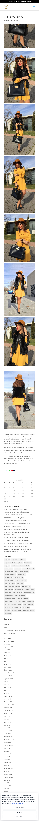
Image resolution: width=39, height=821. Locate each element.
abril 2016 (7, 789)
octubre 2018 (8, 708)
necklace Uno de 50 (10, 581)
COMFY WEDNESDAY (10, 523)
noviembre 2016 (9, 771)
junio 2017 (7, 751)
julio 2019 (7, 681)
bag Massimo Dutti (10, 563)
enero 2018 (7, 734)
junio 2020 (7, 653)
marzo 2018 (7, 728)
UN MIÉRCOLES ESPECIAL (12, 515)
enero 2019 (7, 699)
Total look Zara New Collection (13, 604)
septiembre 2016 (9, 777)
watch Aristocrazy (28, 604)
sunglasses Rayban (20, 595)
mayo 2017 (7, 754)
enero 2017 (7, 765)
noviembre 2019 (9, 673)
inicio (5, 628)
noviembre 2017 (9, 739)
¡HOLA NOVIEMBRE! (10, 537)
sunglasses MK (9, 595)
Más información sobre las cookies (14, 630)
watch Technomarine (28, 610)
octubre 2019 (8, 676)
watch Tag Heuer (16, 610)
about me (7, 622)
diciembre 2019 (8, 670)
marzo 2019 (7, 693)
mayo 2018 (7, 722)
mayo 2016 (7, 786)
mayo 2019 (7, 687)
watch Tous (8, 613)
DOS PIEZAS (8, 518)
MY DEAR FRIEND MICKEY (12, 549)
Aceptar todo (19, 807)
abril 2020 (7, 658)
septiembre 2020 (9, 647)
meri (7, 20)
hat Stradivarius (9, 578)
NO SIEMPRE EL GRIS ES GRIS (13, 543)
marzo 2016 (7, 792)
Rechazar (19, 812)
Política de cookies (9, 633)
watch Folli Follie (16, 607)
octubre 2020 (8, 644)
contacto (7, 625)
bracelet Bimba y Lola (28, 569)
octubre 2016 (8, 774)
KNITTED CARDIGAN (10, 512)
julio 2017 (7, 748)
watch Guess (26, 607)
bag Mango (22, 560)
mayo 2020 (7, 655)
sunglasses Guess (29, 592)
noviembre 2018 (9, 705)
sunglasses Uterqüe (22, 598)
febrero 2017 (8, 763)
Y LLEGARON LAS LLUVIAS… (12, 540)
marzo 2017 (7, 760)
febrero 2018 (8, 731)
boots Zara (18, 569)
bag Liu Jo (14, 560)
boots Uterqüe (9, 569)
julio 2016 (7, 780)
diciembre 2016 (8, 768)
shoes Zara (8, 592)
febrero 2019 (8, 696)
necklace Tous (19, 578)
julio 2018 (7, 716)
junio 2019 (7, 684)
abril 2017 (7, 757)
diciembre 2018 (8, 702)
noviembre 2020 (9, 641)
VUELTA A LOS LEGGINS (11, 529)
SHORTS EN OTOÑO (10, 546)
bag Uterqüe (27, 563)
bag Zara (7, 566)
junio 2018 (7, 719)
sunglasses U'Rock (10, 598)
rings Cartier (20, 584)
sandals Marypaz (29, 589)
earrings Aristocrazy (10, 574)
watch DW (7, 607)
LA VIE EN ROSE (9, 521)
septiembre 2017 (9, 745)
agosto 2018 (8, 713)
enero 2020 (7, 667)
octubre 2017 (8, 742)
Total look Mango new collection (25, 601)
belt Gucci (14, 566)
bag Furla (7, 560)
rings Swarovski (26, 586)
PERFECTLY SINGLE (10, 552)
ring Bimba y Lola (21, 581)
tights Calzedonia (9, 601)
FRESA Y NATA (8, 526)
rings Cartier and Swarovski (12, 586)
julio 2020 (7, 650)
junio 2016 (7, 783)
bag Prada (20, 563)
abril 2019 (7, 690)
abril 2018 (7, 725)
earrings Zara (21, 574)
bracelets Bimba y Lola (11, 571)
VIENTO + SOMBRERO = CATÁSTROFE (16, 532)
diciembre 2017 (8, 737)
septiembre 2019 (9, 679)
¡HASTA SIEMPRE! (9, 509)
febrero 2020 (8, 664)
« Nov (6, 501)
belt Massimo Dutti (24, 566)
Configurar (19, 817)
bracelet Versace (23, 571)
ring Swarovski (9, 589)
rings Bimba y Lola (10, 584)
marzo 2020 (7, 661)
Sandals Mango (19, 589)
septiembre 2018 (9, 710)
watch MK (7, 610)
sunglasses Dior (17, 592)
